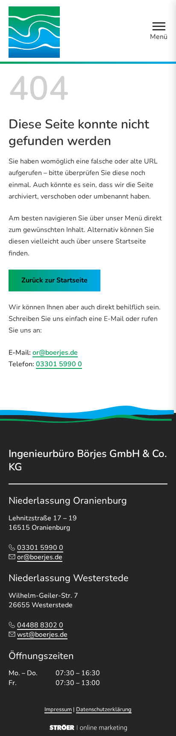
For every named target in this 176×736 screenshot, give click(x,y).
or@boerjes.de (55, 352)
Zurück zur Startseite (54, 280)
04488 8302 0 (40, 625)
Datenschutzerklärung (104, 709)
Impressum (58, 709)
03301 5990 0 (59, 364)
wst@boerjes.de (42, 634)
